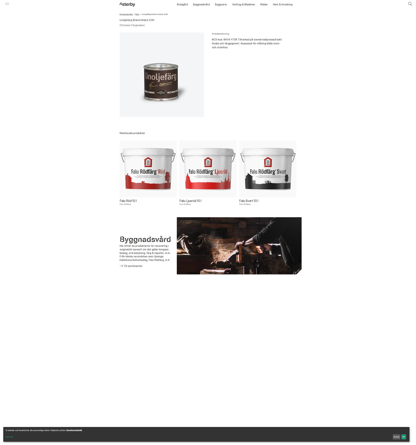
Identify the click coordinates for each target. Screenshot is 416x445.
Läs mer (9, 436)
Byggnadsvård (201, 4)
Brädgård (182, 4)
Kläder (264, 4)
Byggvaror (221, 4)
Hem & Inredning (282, 4)
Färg (137, 14)
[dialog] (206, 434)
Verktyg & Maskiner (243, 4)
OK (403, 436)
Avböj (396, 436)
